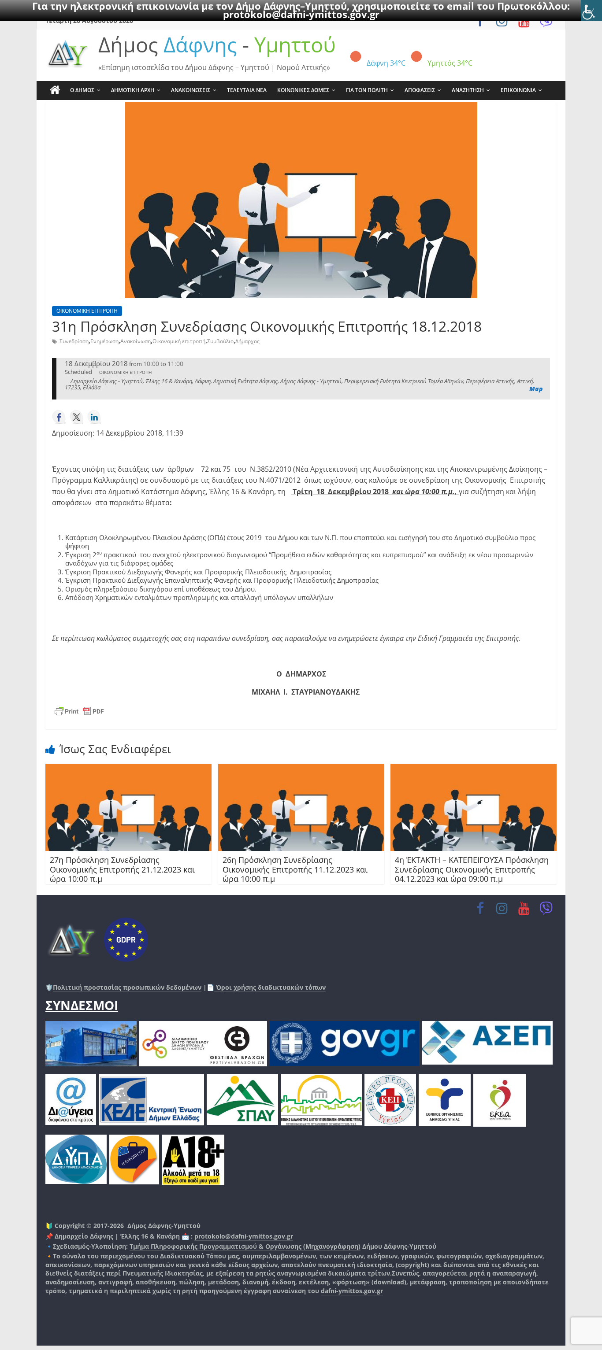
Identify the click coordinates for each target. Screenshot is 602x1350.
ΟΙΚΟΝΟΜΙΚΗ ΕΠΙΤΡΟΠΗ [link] (87, 310)
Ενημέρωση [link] (104, 341)
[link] (591, 10)
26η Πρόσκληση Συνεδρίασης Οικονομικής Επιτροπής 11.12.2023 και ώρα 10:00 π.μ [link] (295, 869)
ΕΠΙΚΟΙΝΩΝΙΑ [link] (518, 90)
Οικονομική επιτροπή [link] (178, 341)
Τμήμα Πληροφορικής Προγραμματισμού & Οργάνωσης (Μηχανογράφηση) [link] (245, 1246)
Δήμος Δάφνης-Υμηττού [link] (164, 1225)
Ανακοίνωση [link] (135, 341)
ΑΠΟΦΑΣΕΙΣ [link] (420, 90)
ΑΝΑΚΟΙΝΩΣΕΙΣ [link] (190, 90)
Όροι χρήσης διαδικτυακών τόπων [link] (270, 987)
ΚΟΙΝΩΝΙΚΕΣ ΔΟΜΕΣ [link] (303, 90)
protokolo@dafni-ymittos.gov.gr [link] (301, 14)
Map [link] (536, 389)
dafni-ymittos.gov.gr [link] (352, 1291)
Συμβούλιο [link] (220, 341)
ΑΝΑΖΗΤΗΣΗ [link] (468, 90)
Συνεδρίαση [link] (74, 341)
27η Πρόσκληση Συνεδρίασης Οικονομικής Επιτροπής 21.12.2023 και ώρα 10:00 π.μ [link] (122, 869)
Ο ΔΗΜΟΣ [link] (82, 90)
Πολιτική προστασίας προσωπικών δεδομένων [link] (127, 987)
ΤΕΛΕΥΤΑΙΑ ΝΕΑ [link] (247, 90)
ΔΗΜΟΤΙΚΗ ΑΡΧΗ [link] (132, 90)
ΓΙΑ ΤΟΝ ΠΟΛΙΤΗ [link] (367, 90)
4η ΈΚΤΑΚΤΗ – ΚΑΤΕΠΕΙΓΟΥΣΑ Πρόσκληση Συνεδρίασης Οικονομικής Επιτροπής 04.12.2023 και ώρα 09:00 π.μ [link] (472, 869)
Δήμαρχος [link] (247, 341)
